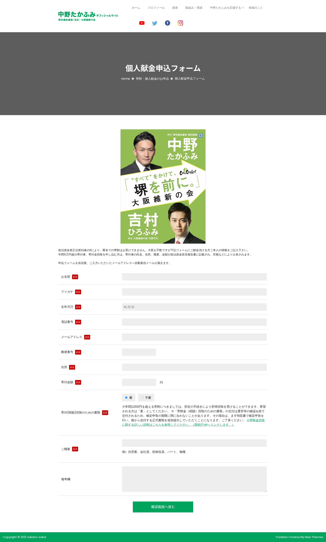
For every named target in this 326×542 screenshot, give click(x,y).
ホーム (136, 8)
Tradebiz (281, 537)
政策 (175, 8)
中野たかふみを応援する (225, 8)
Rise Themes (314, 537)
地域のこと (256, 8)
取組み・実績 (193, 8)
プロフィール (156, 8)
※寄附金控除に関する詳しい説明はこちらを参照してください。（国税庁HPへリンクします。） (193, 422)
